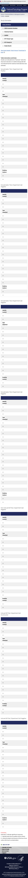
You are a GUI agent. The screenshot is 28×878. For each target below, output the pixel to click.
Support (25, 5)
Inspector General (13, 865)
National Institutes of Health (16, 875)
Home (2, 14)
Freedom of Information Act (13, 863)
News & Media (12, 5)
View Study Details (5, 50)
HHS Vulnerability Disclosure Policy (13, 867)
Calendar (5, 5)
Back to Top (6, 844)
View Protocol (14, 50)
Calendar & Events (7, 847)
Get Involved (19, 5)
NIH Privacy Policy (13, 868)
